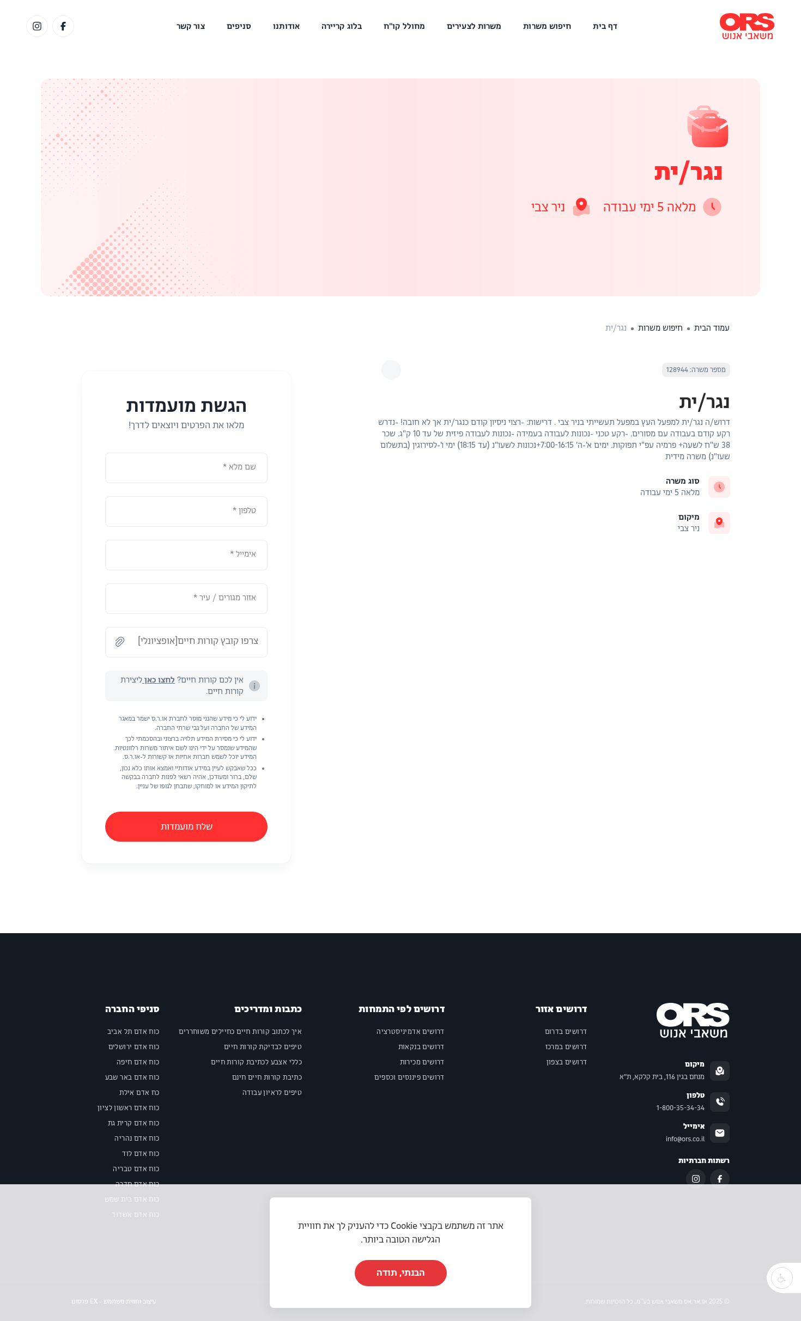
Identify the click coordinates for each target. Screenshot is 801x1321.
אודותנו (286, 26)
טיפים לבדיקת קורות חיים (263, 1047)
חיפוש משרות (547, 26)
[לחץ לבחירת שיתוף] (391, 370)
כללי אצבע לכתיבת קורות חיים (256, 1062)
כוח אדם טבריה (136, 1169)
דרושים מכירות (422, 1062)
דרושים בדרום (566, 1031)
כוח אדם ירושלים (134, 1047)
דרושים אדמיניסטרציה (411, 1031)
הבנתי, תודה (401, 1273)
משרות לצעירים (474, 26)
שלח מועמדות (187, 826)
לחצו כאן (158, 680)
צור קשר (191, 26)
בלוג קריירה (341, 26)
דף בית (605, 26)
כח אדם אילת (139, 1092)
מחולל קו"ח (404, 26)
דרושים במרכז (566, 1047)
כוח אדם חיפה (138, 1062)
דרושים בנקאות (421, 1047)
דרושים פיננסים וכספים (409, 1077)
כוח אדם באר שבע (132, 1077)
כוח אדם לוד (140, 1153)
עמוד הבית (712, 328)
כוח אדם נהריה (136, 1138)
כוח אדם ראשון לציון (129, 1108)
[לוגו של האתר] (747, 26)
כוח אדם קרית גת (134, 1123)
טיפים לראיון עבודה (272, 1092)
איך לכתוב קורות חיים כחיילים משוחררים (240, 1031)
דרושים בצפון (567, 1062)
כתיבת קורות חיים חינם (267, 1077)
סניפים (239, 26)
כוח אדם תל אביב (133, 1031)
